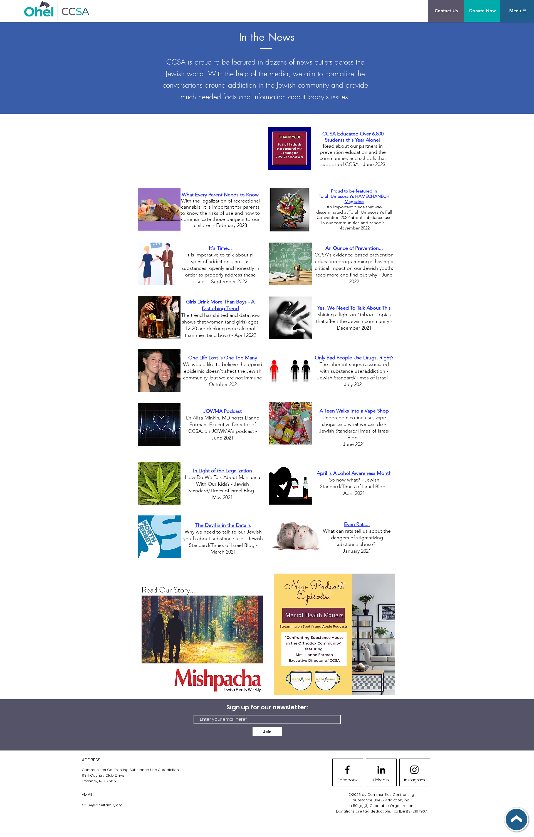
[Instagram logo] (414, 769)
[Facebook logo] (347, 769)
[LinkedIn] (381, 769)
